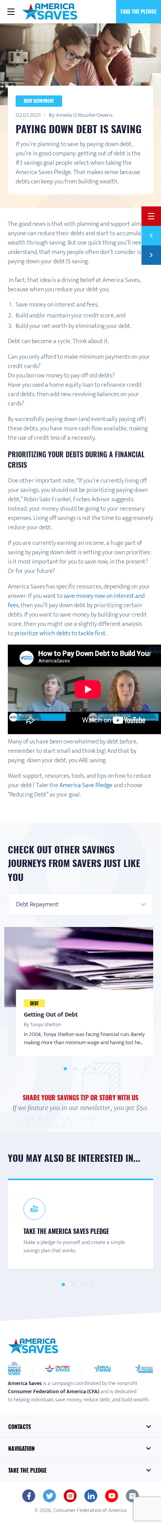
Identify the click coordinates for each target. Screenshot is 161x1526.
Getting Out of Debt (51, 1015)
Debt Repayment (39, 101)
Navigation (21, 1448)
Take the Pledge (138, 11)
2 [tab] (75, 1069)
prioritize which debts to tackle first (60, 633)
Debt (34, 1003)
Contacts (19, 1426)
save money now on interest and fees (76, 601)
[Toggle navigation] (11, 12)
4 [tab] (94, 1069)
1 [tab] (65, 1069)
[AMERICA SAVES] (50, 11)
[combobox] (80, 904)
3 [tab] (85, 1069)
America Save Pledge (86, 785)
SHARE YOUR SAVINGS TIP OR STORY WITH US (80, 1097)
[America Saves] (33, 1346)
